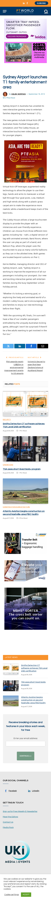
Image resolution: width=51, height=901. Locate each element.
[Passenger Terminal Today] (25, 11)
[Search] (46, 11)
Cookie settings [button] (11, 895)
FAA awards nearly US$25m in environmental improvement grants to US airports (13, 367)
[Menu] (5, 11)
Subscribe (41, 3)
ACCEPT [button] (26, 895)
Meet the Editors (10, 817)
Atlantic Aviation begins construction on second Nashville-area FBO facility (33, 700)
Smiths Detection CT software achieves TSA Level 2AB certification (34, 668)
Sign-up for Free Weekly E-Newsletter (20, 811)
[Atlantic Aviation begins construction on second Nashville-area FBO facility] (25, 491)
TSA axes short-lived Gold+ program (22, 469)
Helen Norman (18, 94)
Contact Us (8, 822)
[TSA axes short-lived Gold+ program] (25, 448)
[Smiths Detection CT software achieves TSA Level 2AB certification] (25, 403)
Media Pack (8, 827)
